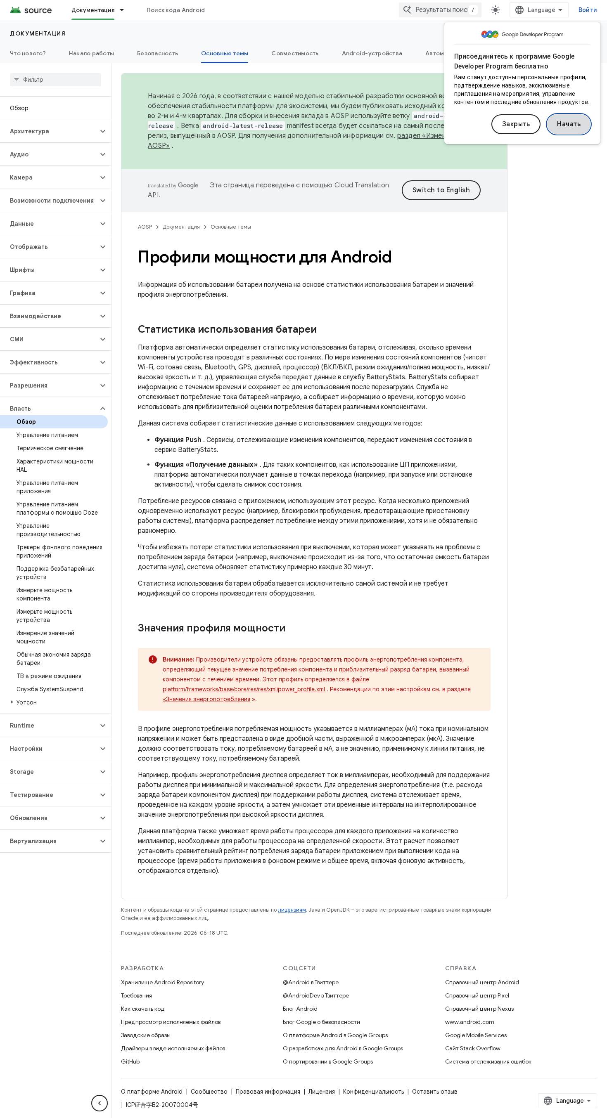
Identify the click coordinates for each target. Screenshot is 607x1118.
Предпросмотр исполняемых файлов (171, 1022)
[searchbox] (55, 79)
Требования (136, 995)
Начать (569, 124)
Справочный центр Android (482, 982)
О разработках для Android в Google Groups (343, 1048)
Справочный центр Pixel (477, 995)
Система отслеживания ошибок (488, 1061)
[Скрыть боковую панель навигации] (99, 1103)
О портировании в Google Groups (328, 1061)
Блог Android (300, 1008)
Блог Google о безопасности (321, 1022)
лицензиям (292, 909)
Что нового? (28, 53)
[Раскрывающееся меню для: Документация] (125, 10)
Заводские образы (146, 1035)
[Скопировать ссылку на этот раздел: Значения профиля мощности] (293, 629)
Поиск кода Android (176, 10)
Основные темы (224, 53)
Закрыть (516, 124)
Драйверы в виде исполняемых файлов (173, 1048)
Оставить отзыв (435, 1091)
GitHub (130, 1061)
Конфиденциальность (373, 1091)
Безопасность (157, 53)
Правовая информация (268, 1091)
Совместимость (294, 53)
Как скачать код (143, 1008)
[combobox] (440, 9)
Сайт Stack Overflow (472, 1048)
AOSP (145, 226)
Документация (92, 10)
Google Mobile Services (476, 1035)
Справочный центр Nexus (479, 1008)
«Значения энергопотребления (206, 699)
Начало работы (91, 53)
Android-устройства (372, 53)
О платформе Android (152, 1091)
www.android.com (469, 1022)
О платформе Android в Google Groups (335, 1035)
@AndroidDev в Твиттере (316, 995)
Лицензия (321, 1091)
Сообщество (209, 1091)
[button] (49, 131)
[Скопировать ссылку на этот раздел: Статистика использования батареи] (325, 330)
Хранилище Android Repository (162, 982)
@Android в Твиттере (311, 982)
